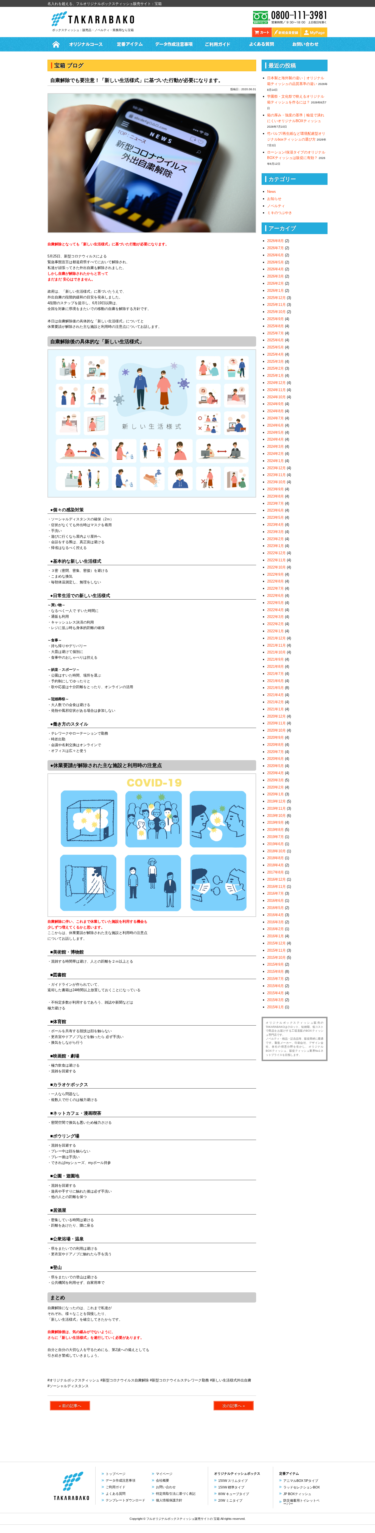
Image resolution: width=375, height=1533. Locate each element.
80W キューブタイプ (233, 1494)
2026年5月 (275, 262)
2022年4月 (275, 610)
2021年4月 (275, 695)
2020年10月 (276, 730)
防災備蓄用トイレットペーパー (301, 1502)
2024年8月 (275, 411)
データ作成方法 (174, 44)
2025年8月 (275, 326)
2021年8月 (275, 666)
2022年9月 (275, 574)
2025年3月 (275, 361)
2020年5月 (275, 766)
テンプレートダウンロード (125, 1500)
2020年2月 (275, 787)
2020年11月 (276, 723)
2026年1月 (275, 291)
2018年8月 (275, 858)
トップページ (115, 1474)
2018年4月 (275, 865)
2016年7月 (275, 893)
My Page (314, 32)
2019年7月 (275, 837)
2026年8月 (275, 241)
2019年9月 (275, 822)
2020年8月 (275, 745)
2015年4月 (275, 993)
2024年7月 (275, 418)
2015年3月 (275, 1000)
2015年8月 (275, 971)
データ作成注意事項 (120, 1480)
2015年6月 (275, 986)
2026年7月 (275, 248)
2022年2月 (275, 624)
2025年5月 (275, 347)
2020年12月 (276, 716)
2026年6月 (275, 255)
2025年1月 (275, 375)
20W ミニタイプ (230, 1500)
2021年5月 (275, 688)
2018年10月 (276, 851)
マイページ (164, 1474)
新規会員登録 (286, 32)
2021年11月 (276, 645)
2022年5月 (275, 603)
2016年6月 (275, 901)
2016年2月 (275, 929)
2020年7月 (275, 752)
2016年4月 (275, 915)
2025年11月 (276, 305)
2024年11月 (276, 390)
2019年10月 (276, 816)
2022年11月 (276, 560)
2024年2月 (275, 454)
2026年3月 (275, 276)
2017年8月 (275, 872)
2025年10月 (276, 312)
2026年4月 (275, 269)
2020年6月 (275, 759)
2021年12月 (276, 638)
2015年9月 (275, 964)
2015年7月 (275, 979)
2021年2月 (275, 702)
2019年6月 (275, 844)
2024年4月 (275, 439)
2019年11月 (276, 808)
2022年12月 (276, 553)
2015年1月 (275, 1007)
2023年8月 (275, 496)
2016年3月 (275, 922)
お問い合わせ (306, 44)
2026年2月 (275, 283)
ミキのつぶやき (279, 213)
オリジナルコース (86, 44)
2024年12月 (276, 383)
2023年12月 (276, 468)
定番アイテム (130, 44)
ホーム (55, 44)
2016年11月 (276, 886)
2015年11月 (276, 950)
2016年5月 (275, 908)
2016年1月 (275, 936)
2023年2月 (275, 539)
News (271, 191)
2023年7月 (275, 503)
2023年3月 (275, 532)
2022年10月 (276, 567)
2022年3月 (275, 617)
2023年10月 (276, 482)
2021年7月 (275, 674)
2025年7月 (275, 333)
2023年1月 (275, 546)
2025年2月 (275, 368)
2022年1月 (275, 631)
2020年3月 (275, 780)
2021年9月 (275, 659)
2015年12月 (276, 943)
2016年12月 (276, 879)
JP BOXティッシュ (297, 1494)
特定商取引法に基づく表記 (175, 1494)
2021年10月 (276, 652)
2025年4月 (275, 354)
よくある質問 (262, 44)
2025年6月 (275, 340)
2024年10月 (276, 397)
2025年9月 (275, 319)
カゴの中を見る (262, 32)
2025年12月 (276, 298)
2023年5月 (275, 517)
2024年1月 (275, 461)
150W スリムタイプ (233, 1481)
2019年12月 (276, 801)
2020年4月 (275, 773)
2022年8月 (275, 581)
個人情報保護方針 (169, 1500)
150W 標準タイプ (231, 1487)
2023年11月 (276, 475)
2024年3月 (275, 446)
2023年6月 (275, 510)
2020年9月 (275, 737)
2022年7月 (275, 588)
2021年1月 (275, 709)
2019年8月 (275, 830)
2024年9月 (275, 404)
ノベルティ (276, 206)
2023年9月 (275, 489)
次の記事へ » (233, 1405)
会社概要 (162, 1480)
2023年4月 (275, 525)
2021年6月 (275, 681)
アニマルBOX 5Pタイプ (300, 1481)
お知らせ (274, 199)
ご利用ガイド (218, 44)
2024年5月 (275, 432)
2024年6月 (275, 425)
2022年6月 (275, 596)
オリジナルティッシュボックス (237, 1474)
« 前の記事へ (70, 1405)
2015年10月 (276, 957)
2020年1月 (275, 794)
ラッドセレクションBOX (301, 1487)
